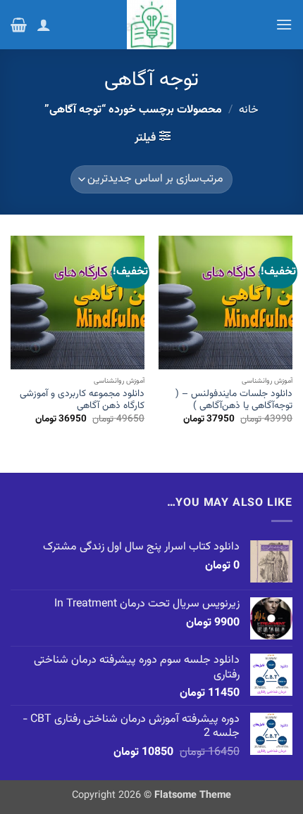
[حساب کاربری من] (44, 24)
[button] (284, 24)
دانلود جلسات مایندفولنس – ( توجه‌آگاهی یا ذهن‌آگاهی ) (233, 400)
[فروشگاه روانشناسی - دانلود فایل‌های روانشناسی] (151, 24)
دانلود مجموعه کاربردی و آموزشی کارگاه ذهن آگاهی (82, 400)
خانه (249, 110)
